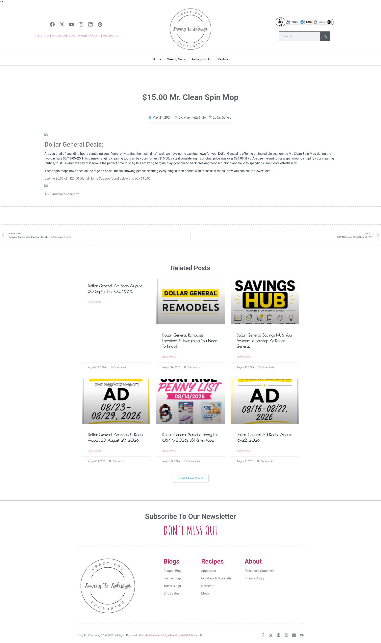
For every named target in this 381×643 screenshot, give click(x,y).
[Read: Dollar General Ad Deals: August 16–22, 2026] (265, 401)
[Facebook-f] (263, 635)
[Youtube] (71, 24)
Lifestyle (222, 59)
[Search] (325, 36)
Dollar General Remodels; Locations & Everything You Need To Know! (189, 340)
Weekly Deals (176, 59)
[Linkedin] (90, 24)
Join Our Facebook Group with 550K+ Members (76, 35)
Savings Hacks (201, 59)
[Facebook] (52, 24)
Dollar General (222, 117)
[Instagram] (81, 24)
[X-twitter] (62, 24)
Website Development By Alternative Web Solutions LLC (170, 635)
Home (157, 59)
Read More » (95, 302)
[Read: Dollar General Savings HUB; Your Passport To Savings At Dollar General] (265, 301)
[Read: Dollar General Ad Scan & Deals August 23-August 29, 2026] (116, 401)
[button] (191, 478)
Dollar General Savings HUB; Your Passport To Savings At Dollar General (265, 340)
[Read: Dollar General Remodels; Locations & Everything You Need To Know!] (190, 301)
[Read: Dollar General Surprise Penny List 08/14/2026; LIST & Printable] (190, 401)
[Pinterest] (100, 24)
